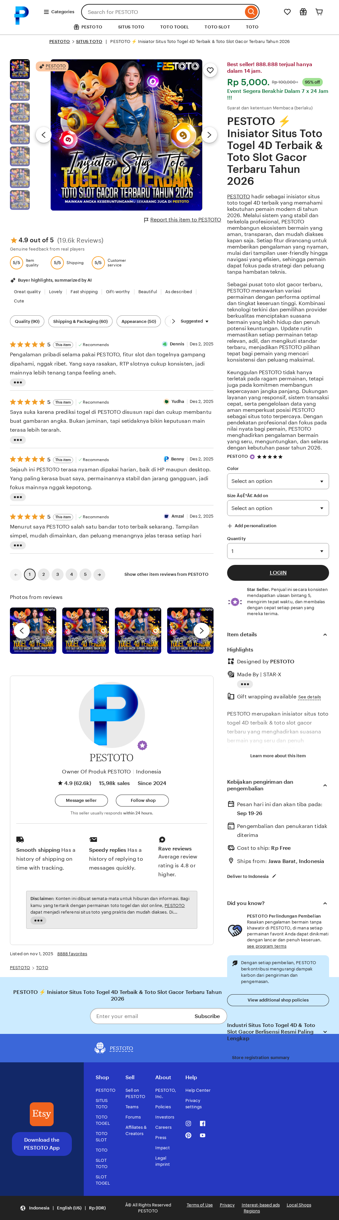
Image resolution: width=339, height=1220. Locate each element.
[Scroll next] (173, 321)
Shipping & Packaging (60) (80, 321)
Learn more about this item (278, 755)
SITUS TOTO (131, 26)
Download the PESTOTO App (42, 1144)
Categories (62, 11)
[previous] (22, 631)
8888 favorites (72, 953)
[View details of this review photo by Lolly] (33, 631)
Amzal (177, 516)
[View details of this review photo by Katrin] (190, 631)
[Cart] (319, 12)
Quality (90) (27, 321)
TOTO (252, 26)
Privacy (227, 1204)
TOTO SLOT (217, 26)
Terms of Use (200, 1204)
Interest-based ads (261, 1204)
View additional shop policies (278, 1000)
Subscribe (207, 1016)
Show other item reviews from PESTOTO (166, 574)
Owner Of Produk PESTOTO (96, 771)
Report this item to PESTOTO (185, 219)
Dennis (177, 343)
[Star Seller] (252, 456)
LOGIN (278, 573)
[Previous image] (44, 135)
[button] (142, 745)
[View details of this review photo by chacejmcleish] (85, 631)
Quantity (236, 538)
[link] (16, 575)
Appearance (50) (138, 321)
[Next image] (209, 135)
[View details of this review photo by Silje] (138, 631)
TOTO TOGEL (174, 26)
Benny (177, 458)
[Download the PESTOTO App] (42, 1114)
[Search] (251, 12)
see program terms (266, 946)
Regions (252, 1210)
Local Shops (299, 1204)
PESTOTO (59, 41)
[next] (202, 631)
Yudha (177, 401)
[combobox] (162, 12)
